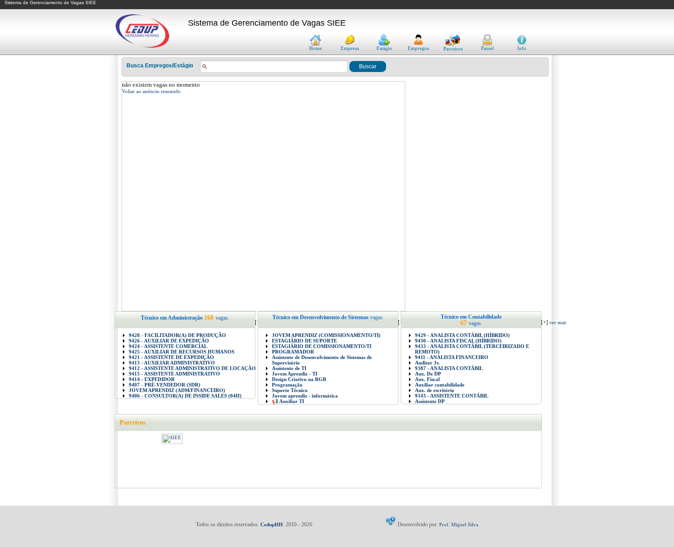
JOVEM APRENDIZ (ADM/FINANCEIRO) (177, 390)
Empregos (418, 48)
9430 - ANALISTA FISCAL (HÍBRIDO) (458, 340)
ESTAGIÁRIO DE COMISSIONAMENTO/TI (321, 346)
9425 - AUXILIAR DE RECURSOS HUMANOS (181, 351)
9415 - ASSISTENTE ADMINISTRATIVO (174, 373)
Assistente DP (430, 401)
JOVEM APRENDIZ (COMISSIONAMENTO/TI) (326, 335)
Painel (487, 48)
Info (521, 48)
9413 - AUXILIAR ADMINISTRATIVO (172, 362)
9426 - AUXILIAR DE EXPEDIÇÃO (169, 340)
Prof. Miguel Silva (458, 524)
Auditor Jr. (427, 362)
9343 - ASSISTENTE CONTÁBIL (451, 395)
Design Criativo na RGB (299, 379)
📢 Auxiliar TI (288, 401)
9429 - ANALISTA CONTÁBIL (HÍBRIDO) (462, 335)
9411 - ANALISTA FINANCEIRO (451, 357)
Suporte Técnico (290, 390)
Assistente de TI (289, 368)
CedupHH (271, 524)
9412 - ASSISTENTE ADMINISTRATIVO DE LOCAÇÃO (192, 368)
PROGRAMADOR (293, 351)
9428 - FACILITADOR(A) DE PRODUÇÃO (177, 335)
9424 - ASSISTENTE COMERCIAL (168, 346)
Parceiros (453, 48)
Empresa (350, 48)
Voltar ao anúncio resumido (151, 91)
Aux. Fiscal (427, 379)
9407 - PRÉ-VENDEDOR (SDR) (164, 384)
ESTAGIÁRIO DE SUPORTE (304, 340)
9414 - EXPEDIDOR (152, 379)
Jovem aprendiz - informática (305, 395)
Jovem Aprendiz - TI (294, 373)
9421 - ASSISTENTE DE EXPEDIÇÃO (171, 357)
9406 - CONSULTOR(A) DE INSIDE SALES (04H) (185, 395)
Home (315, 48)
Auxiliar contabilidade (439, 384)
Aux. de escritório (434, 390)
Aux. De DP (428, 373)
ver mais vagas (564, 322)
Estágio (384, 48)
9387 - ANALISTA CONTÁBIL (449, 368)
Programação (287, 384)
